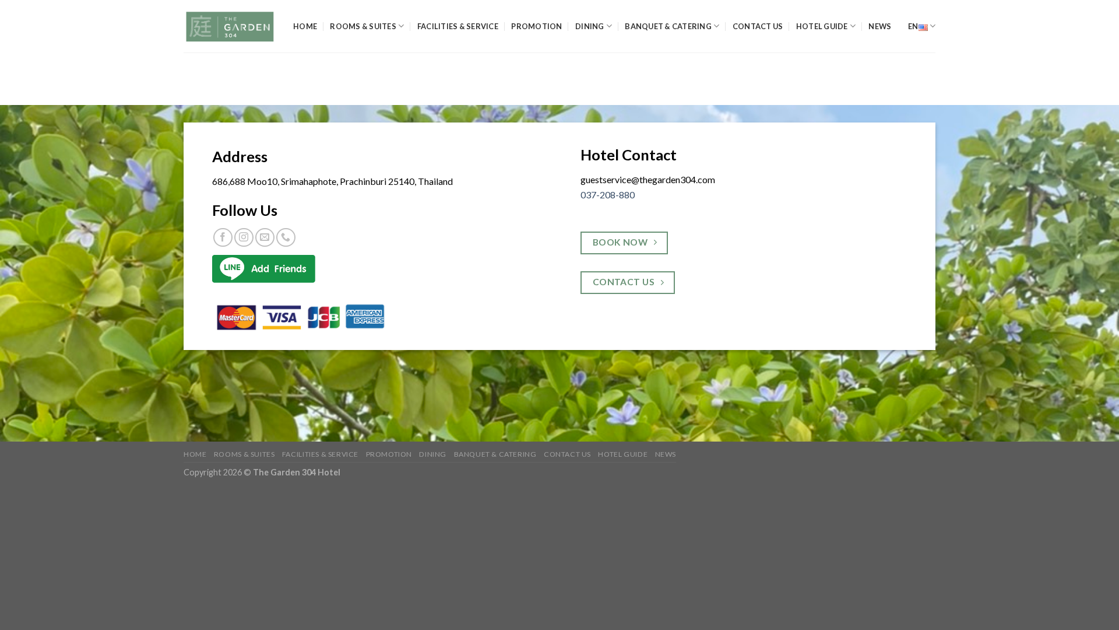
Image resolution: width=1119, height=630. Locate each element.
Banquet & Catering (668, 26)
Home (305, 26)
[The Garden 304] (230, 26)
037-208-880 (607, 194)
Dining (589, 26)
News (879, 26)
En (913, 26)
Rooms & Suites (363, 26)
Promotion (536, 26)
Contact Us (758, 26)
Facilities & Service (457, 26)
